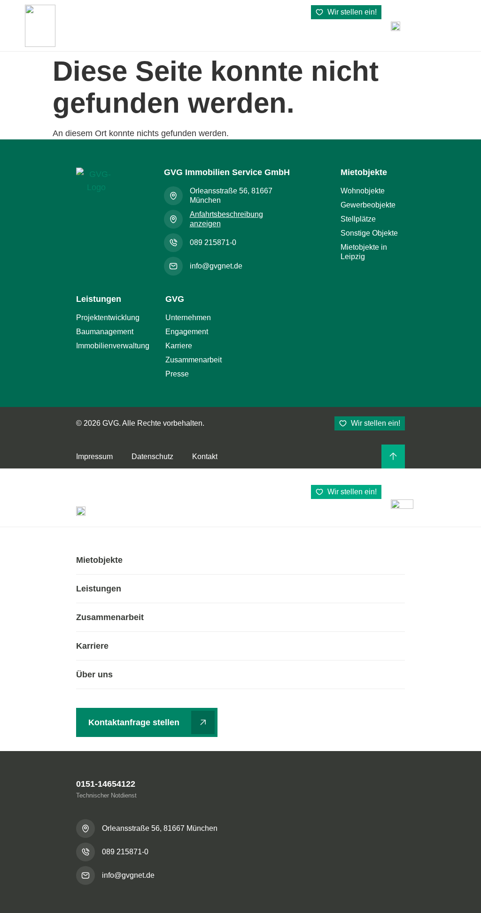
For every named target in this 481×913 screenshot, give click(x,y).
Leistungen (98, 588)
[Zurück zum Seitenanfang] (393, 456)
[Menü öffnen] (395, 25)
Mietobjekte (99, 560)
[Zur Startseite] (96, 189)
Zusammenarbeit (110, 617)
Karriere (92, 646)
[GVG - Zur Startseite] (40, 26)
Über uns (94, 674)
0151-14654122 (105, 784)
